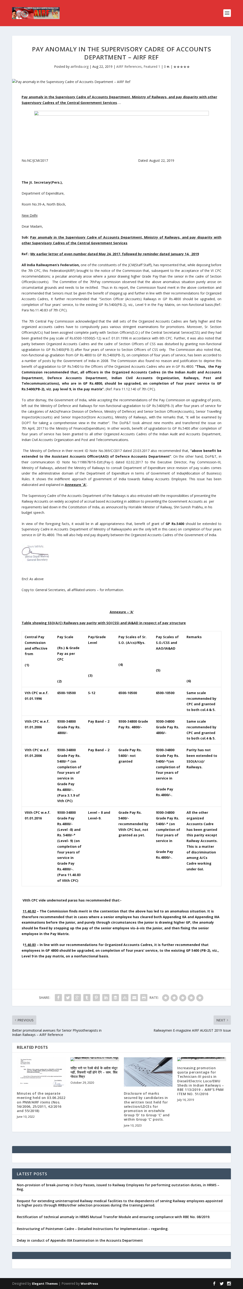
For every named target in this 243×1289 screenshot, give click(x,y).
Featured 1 (152, 66)
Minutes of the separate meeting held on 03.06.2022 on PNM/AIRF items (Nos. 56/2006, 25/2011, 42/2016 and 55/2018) (41, 1102)
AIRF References (129, 66)
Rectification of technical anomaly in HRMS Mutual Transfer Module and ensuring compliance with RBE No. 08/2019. (113, 1217)
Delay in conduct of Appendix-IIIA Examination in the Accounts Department (80, 1240)
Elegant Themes (45, 1283)
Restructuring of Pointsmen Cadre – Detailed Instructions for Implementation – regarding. (92, 1228)
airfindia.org (79, 66)
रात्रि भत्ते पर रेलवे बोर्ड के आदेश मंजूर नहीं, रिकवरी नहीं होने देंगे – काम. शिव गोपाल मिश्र (94, 1072)
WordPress (89, 1283)
